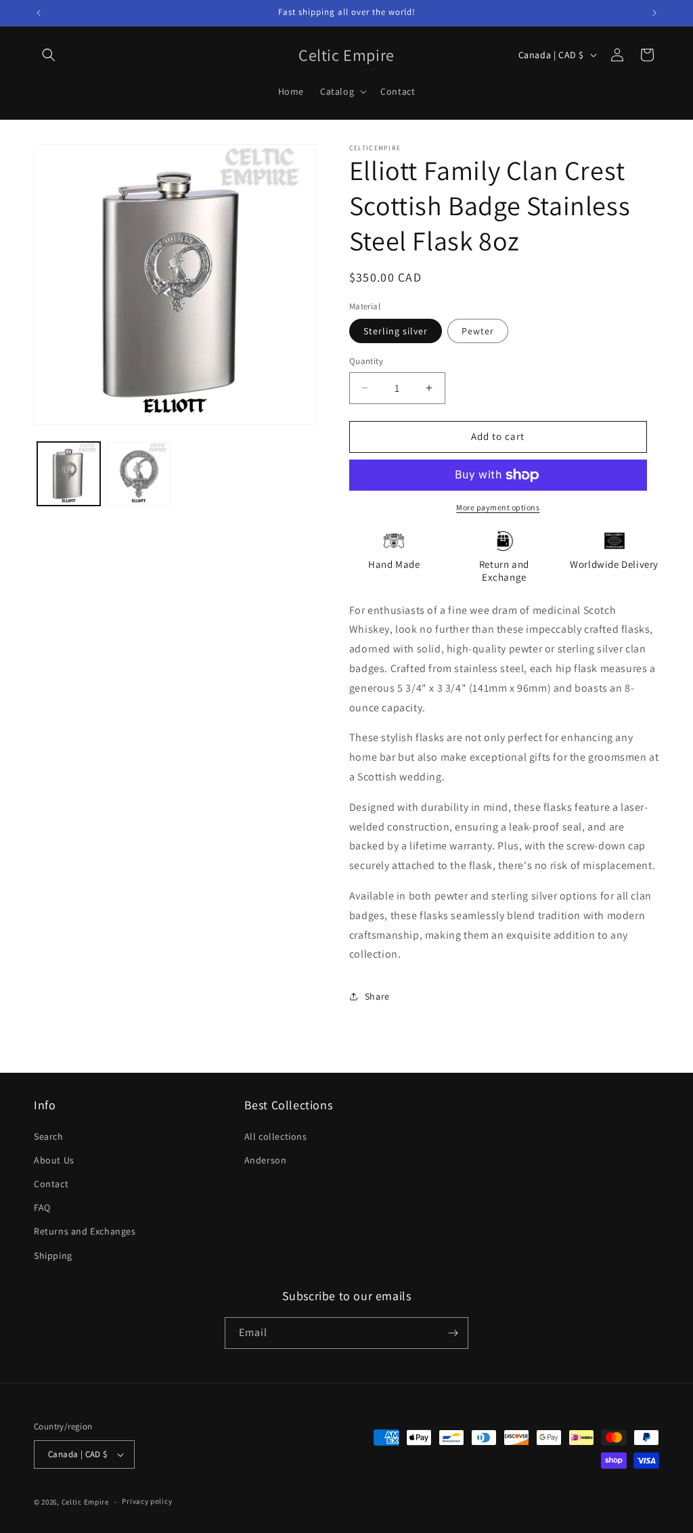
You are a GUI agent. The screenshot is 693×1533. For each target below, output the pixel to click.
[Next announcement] (654, 13)
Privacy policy (147, 1501)
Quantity (366, 361)
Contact (51, 1184)
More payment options (497, 507)
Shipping (53, 1255)
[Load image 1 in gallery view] (68, 473)
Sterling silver (395, 331)
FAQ (42, 1207)
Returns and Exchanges (85, 1231)
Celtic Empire (85, 1502)
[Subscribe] (453, 1333)
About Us (54, 1160)
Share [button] (377, 996)
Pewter (478, 331)
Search (49, 1136)
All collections (275, 1136)
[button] (49, 55)
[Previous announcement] (38, 13)
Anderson (265, 1160)
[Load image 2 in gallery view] (138, 473)
